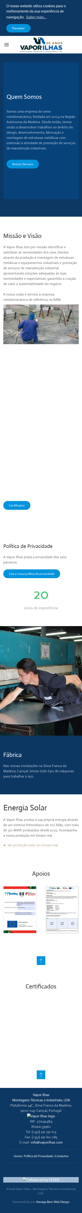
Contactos (61, 1156)
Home (18, 1156)
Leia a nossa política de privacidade (31, 574)
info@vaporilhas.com (47, 1142)
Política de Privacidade (38, 1156)
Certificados (17, 505)
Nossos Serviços (22, 164)
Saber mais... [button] (36, 17)
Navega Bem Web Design (53, 1202)
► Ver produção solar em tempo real (30, 845)
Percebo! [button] (18, 28)
